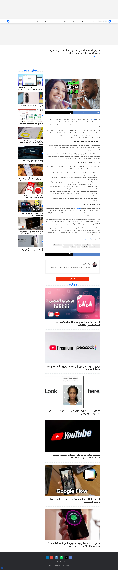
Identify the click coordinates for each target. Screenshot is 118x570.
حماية (53, 21)
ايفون (41, 21)
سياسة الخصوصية (68, 561)
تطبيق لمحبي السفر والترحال (95, 246)
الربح (45, 21)
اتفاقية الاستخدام (60, 561)
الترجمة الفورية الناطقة (86, 244)
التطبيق (79, 208)
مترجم (79, 246)
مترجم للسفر (73, 246)
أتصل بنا (48, 561)
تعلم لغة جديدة (84, 246)
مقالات (78, 21)
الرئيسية (92, 21)
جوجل (61, 21)
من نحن (53, 561)
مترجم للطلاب (66, 246)
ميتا (57, 21)
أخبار (37, 21)
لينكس (70, 21)
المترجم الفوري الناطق (57, 244)
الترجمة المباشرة (77, 244)
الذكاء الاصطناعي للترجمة (68, 244)
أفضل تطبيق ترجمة (96, 244)
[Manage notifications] (2, 568)
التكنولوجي (92, 119)
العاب (49, 21)
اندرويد (65, 21)
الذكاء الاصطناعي (85, 21)
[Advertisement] (59, 9)
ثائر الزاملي (96, 56)
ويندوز (74, 21)
